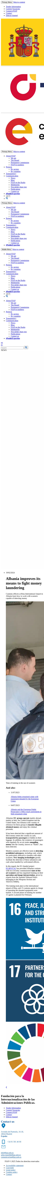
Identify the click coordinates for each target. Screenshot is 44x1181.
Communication (12, 176)
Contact (9, 13)
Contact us (15, 191)
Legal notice (10, 1170)
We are (13, 158)
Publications (15, 189)
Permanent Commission (20, 163)
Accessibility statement (14, 1165)
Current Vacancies (13, 9)
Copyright (10, 1168)
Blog (13, 180)
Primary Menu (7, 2)
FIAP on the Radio (18, 182)
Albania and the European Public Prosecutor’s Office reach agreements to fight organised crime (26, 811)
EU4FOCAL (11, 868)
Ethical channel (12, 15)
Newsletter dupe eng (19, 187)
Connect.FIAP (11, 11)
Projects (9, 167)
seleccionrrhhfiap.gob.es (11, 1155)
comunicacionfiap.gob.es (11, 1157)
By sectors (15, 169)
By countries (16, 171)
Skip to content (19, 2)
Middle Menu (6, 249)
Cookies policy (11, 1172)
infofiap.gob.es (7, 1153)
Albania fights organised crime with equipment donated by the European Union (25, 799)
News (13, 178)
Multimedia (15, 185)
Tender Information (13, 7)
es (2, 345)
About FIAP (11, 156)
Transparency (11, 174)
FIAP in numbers (17, 165)
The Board (15, 160)
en (2, 343)
